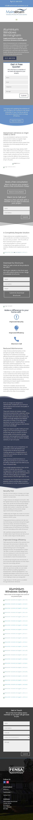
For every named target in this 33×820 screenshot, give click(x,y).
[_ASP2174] (15, 616)
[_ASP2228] (15, 625)
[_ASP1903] (15, 599)
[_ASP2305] (15, 629)
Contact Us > (7, 795)
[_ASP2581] (15, 654)
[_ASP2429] (15, 637)
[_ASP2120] (15, 608)
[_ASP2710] (15, 692)
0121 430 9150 (10, 58)
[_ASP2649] (15, 676)
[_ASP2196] (15, 620)
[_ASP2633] (15, 667)
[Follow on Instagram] (7, 782)
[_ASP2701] (15, 688)
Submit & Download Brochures (17, 294)
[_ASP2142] (15, 612)
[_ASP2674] (15, 680)
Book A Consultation (16, 192)
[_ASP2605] (15, 663)
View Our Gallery (16, 121)
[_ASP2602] (15, 659)
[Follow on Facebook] (4, 782)
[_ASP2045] (15, 604)
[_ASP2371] (15, 252)
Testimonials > (7, 792)
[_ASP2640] (15, 671)
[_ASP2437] (15, 642)
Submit (23, 96)
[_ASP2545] (15, 650)
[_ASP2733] (15, 697)
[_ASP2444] (15, 646)
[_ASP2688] (15, 684)
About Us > (6, 789)
